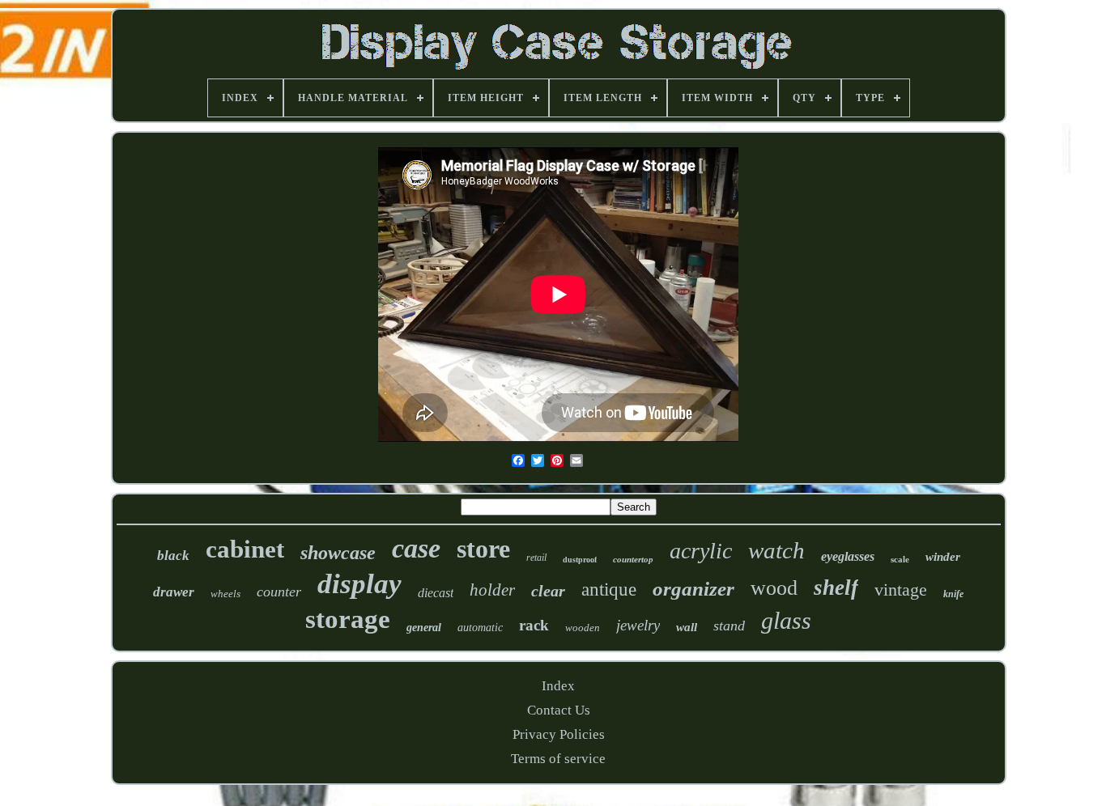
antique (608, 589)
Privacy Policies (559, 734)
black (173, 555)
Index (558, 686)
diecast (435, 593)
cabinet (245, 549)
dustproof (580, 559)
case (416, 548)
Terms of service (558, 758)
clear (548, 591)
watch (776, 550)
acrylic (701, 550)
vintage (900, 589)
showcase (338, 552)
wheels (225, 594)
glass (786, 620)
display (359, 584)
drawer (173, 592)
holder (492, 590)
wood (774, 588)
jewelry (638, 625)
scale (900, 559)
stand (729, 625)
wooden (582, 627)
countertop (633, 559)
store (483, 548)
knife (953, 594)
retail (536, 557)
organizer (693, 589)
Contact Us (558, 710)
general (423, 627)
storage (347, 619)
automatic (480, 627)
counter (279, 591)
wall (686, 627)
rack (534, 625)
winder (942, 556)
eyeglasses (847, 556)
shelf (836, 587)
